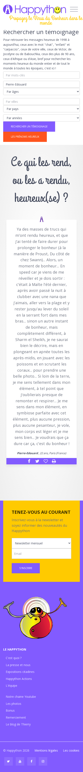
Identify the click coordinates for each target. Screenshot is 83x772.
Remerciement (16, 717)
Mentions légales (46, 750)
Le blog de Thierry (18, 724)
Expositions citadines (20, 672)
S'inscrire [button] (25, 568)
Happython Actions (19, 679)
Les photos (13, 704)
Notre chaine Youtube (21, 697)
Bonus (10, 710)
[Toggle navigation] (74, 9)
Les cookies (71, 750)
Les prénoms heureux (25, 136)
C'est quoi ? (13, 658)
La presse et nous (18, 665)
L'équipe (11, 686)
